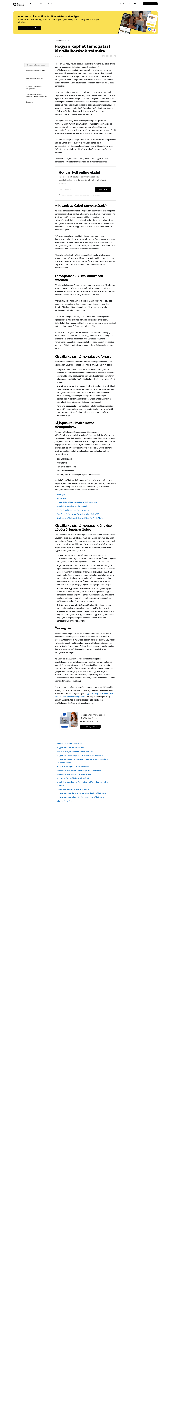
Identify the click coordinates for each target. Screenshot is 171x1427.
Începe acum (150, 4)
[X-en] (111, 56)
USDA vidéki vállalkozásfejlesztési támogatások (77, 502)
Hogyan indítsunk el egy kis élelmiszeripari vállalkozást (80, 797)
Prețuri (123, 4)
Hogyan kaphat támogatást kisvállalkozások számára (80, 755)
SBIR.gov (61, 494)
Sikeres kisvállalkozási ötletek (69, 743)
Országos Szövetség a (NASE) (78, 514)
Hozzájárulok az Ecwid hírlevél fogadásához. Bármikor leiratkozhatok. (81, 195)
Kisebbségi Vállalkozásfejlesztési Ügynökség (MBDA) (80, 518)
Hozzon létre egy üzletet (30, 28)
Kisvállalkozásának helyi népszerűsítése (74, 774)
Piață (42, 4)
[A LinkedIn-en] (107, 56)
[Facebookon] (103, 56)
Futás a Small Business (73, 766)
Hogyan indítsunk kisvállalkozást (71, 747)
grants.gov (61, 498)
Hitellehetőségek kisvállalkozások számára (75, 751)
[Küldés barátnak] (115, 56)
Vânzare (33, 4)
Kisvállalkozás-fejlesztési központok (72, 506)
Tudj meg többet (90, 726)
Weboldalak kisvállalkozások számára (73, 789)
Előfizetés (103, 189)
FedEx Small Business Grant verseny (73, 510)
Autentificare (134, 4)
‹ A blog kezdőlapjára (63, 40)
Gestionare (52, 4)
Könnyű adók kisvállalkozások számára (73, 778)
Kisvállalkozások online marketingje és (79, 770)
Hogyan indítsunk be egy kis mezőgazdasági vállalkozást (81, 793)
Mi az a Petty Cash (65, 801)
